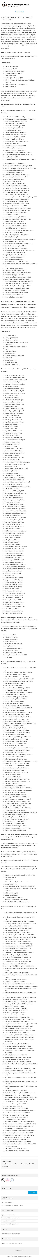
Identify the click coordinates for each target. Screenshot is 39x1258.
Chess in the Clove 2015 (29, 1164)
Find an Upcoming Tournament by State (12, 1205)
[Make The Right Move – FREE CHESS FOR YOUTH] (19, 7)
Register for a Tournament (8, 1215)
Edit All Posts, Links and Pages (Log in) (11, 1243)
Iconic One (10, 1256)
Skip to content (19, 12)
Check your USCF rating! (7, 1202)
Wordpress (28, 1256)
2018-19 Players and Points (8, 1221)
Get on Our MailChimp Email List (9, 1224)
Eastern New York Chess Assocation (10, 1233)
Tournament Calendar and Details (10, 1218)
